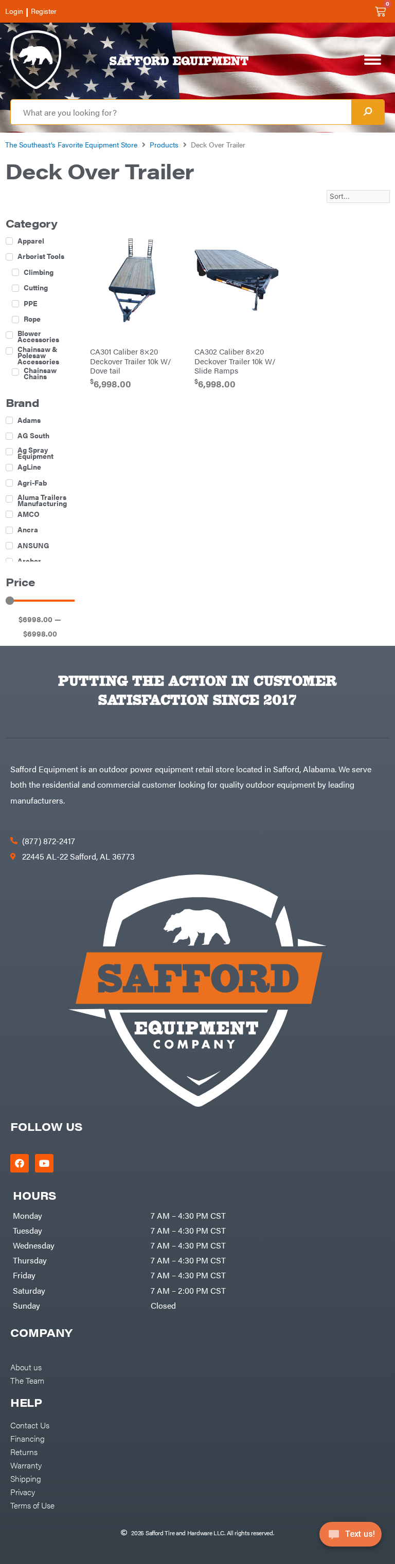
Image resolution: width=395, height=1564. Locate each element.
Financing (27, 1438)
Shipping (25, 1478)
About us (26, 1367)
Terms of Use (32, 1505)
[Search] (367, 112)
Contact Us (29, 1425)
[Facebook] (19, 1163)
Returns (24, 1451)
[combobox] (181, 112)
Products (164, 144)
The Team (27, 1380)
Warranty (26, 1465)
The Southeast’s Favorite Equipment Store (71, 144)
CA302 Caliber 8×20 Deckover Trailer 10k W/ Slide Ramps (235, 360)
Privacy (22, 1491)
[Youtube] (44, 1163)
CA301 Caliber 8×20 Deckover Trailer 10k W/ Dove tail (130, 360)
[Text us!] (350, 1537)
